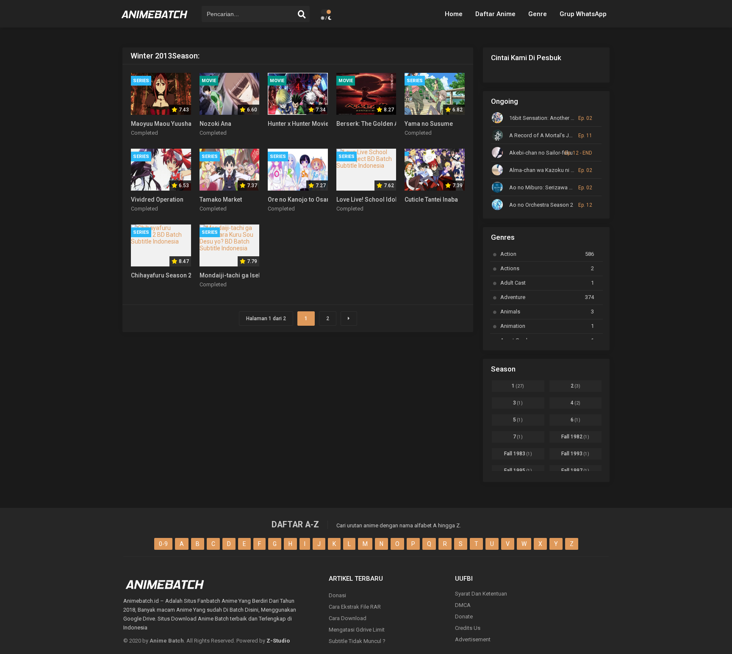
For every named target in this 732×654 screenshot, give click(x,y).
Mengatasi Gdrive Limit (357, 629)
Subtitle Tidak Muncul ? (357, 641)
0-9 (163, 543)
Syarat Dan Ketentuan (481, 593)
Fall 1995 (518, 471)
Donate (464, 616)
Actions (547, 268)
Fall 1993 (575, 454)
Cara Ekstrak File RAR (355, 607)
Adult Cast (547, 283)
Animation (547, 326)
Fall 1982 (575, 437)
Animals (547, 311)
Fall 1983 (518, 454)
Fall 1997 (575, 471)
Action (547, 254)
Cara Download (347, 618)
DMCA (463, 605)
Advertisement (473, 639)
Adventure (547, 297)
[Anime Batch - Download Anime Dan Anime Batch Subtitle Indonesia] (154, 21)
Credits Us (467, 628)
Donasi (337, 595)
